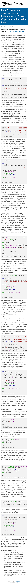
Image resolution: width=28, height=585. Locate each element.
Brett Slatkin (17, 581)
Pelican (16, 582)
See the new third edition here (15, 31)
